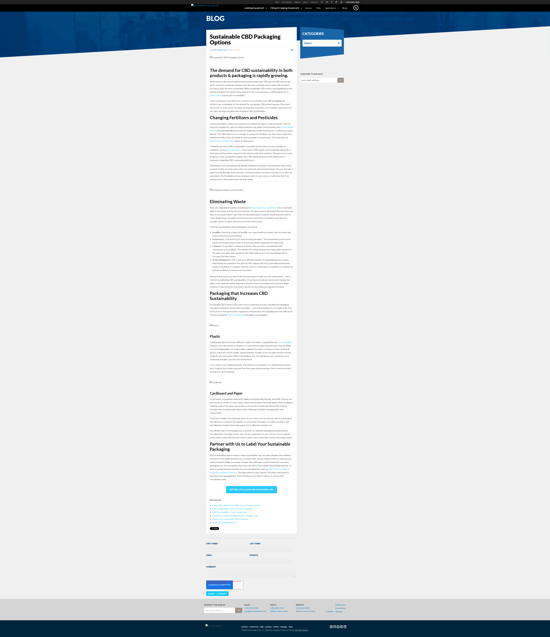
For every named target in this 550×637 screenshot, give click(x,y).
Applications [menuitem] (331, 7)
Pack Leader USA (219, 50)
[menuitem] (322, 2)
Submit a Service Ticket (305, 611)
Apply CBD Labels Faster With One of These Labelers (236, 505)
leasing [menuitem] (284, 626)
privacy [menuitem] (268, 626)
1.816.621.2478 (303, 608)
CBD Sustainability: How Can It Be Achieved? (232, 508)
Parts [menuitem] (318, 7)
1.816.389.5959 (277, 608)
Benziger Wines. (234, 150)
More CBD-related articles (224, 522)
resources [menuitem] (254, 626)
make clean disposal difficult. (264, 207)
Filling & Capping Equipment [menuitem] (284, 8)
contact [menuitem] (244, 626)
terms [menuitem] (276, 626)
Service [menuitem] (308, 7)
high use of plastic (236, 315)
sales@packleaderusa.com (255, 611)
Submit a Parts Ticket (279, 611)
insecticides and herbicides (222, 141)
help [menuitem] (262, 626)
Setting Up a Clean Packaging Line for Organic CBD (235, 515)
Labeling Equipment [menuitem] (254, 8)
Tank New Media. (301, 630)
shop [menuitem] (291, 626)
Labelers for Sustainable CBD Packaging (230, 519)
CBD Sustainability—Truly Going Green (229, 512)
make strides (215, 95)
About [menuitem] (344, 7)
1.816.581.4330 (251, 608)
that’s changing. (285, 342)
